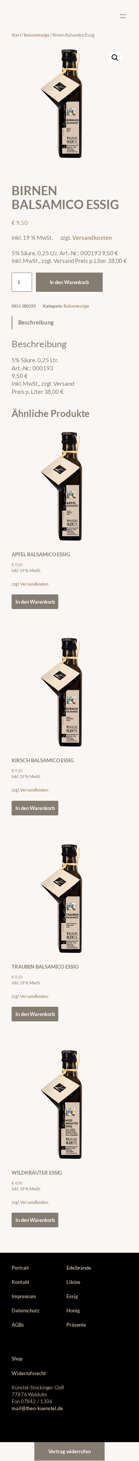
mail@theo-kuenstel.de (37, 1408)
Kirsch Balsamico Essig (43, 760)
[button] (115, 58)
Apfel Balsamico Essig (41, 554)
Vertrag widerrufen (69, 1451)
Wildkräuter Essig (37, 1173)
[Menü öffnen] (122, 16)
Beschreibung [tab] (36, 322)
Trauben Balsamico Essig (45, 967)
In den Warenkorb (69, 282)
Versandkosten (92, 237)
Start (16, 34)
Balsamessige (36, 34)
